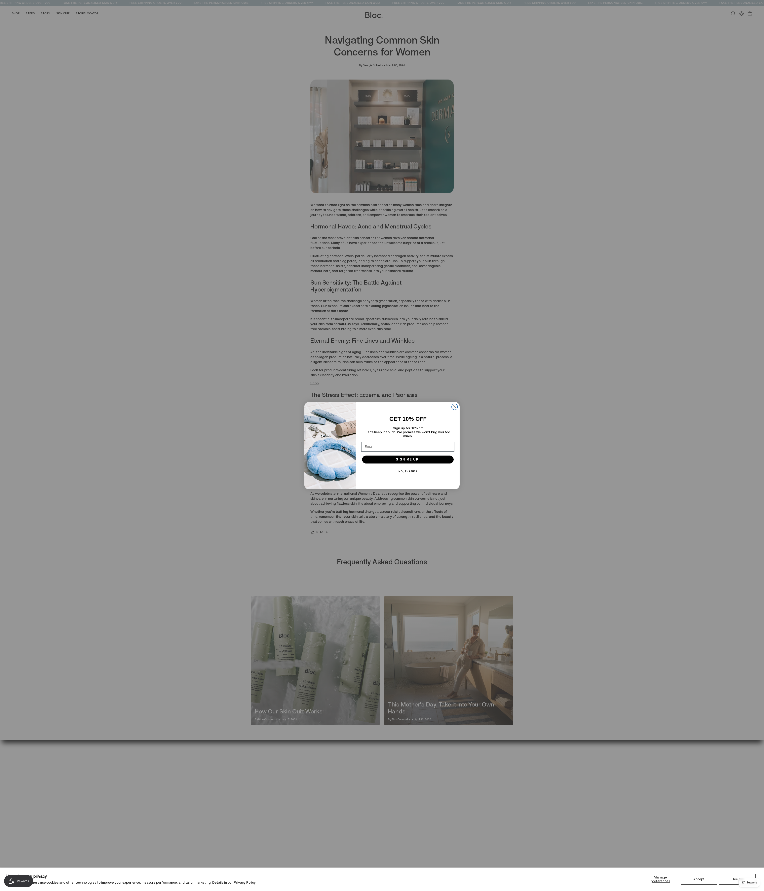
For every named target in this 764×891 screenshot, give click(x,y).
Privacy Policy (245, 882)
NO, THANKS (408, 471)
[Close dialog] (455, 407)
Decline (737, 879)
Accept (699, 879)
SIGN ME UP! (408, 459)
